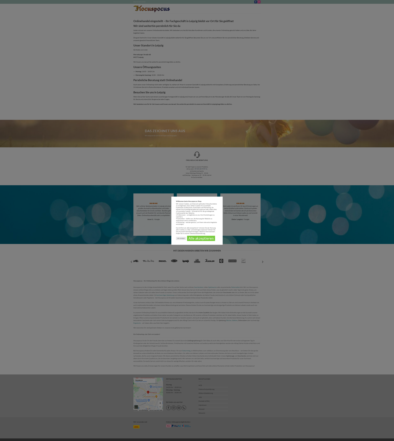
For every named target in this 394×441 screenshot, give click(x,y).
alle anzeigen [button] (181, 238)
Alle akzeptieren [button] (201, 238)
